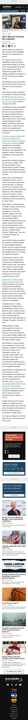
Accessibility (14, 707)
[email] (12, 46)
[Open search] (23, 7)
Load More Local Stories (14, 671)
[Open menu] (26, 7)
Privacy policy (14, 716)
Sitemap (14, 718)
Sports (4, 605)
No (8, 450)
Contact (14, 705)
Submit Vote (14, 456)
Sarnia (4, 33)
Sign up (23, 11)
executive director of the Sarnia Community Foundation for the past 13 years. (14, 99)
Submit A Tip (14, 709)
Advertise (14, 711)
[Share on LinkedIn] (9, 46)
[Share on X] (6, 46)
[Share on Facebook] (3, 46)
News (9, 33)
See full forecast (14, 473)
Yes (8, 452)
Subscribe (14, 495)
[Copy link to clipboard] (15, 46)
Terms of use (14, 714)
